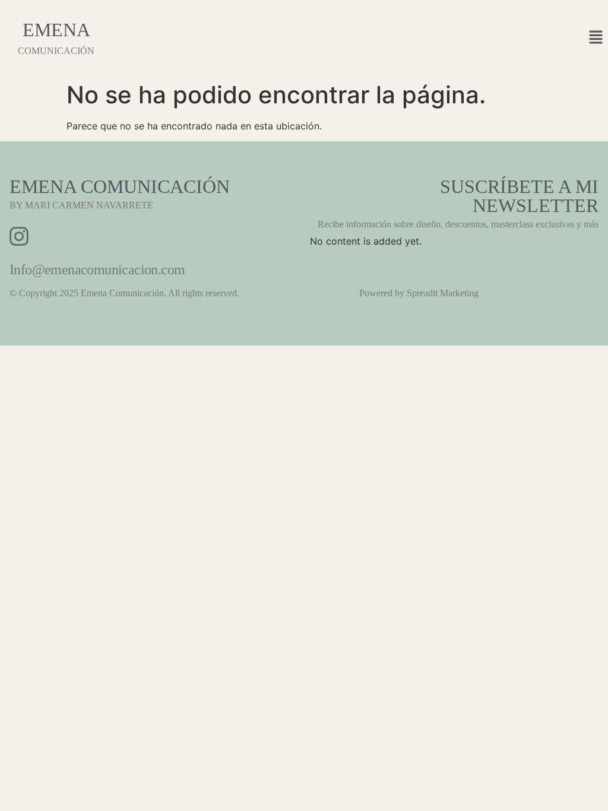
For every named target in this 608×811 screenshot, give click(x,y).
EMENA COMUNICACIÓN (120, 186)
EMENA (56, 29)
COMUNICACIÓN (56, 51)
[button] (596, 37)
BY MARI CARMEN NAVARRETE (81, 205)
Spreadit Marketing (443, 293)
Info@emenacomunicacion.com (97, 269)
